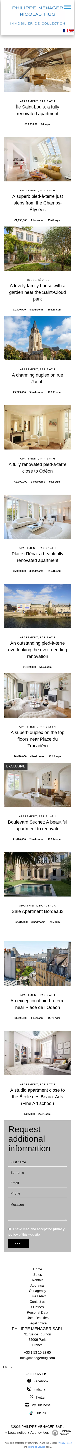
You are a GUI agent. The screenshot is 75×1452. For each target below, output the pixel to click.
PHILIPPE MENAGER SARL (37, 1328)
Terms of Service (36, 1447)
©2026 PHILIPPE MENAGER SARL (37, 1427)
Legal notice (17, 1432)
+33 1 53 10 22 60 (37, 1352)
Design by (65, 1433)
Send (18, 1243)
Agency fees (39, 1432)
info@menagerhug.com (37, 1358)
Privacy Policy (65, 1443)
